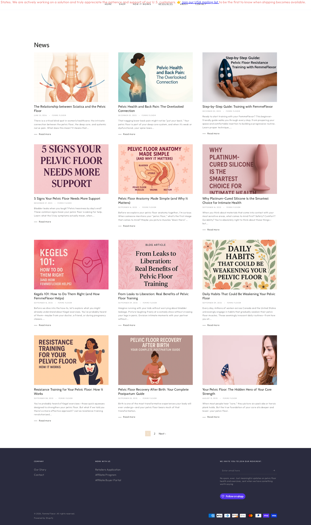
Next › (162, 433)
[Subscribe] (275, 470)
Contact (39, 474)
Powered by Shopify (43, 518)
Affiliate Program (105, 474)
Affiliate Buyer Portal (108, 480)
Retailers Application (108, 469)
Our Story (40, 469)
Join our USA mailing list (181, 2)
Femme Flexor (49, 513)
